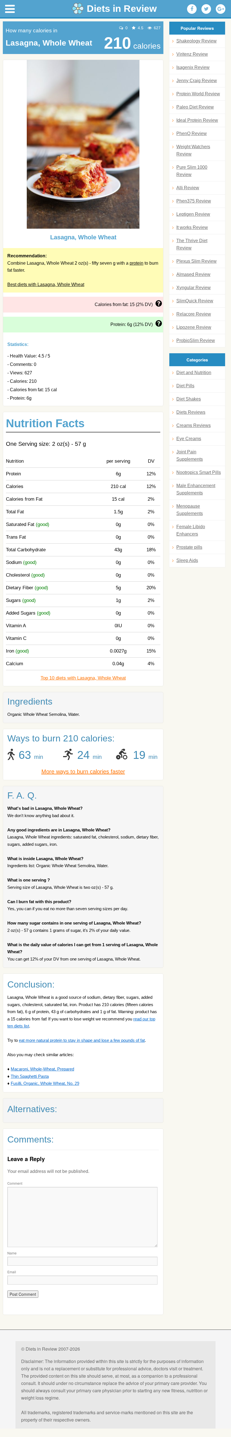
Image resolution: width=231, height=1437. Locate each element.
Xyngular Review (193, 287)
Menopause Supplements (189, 510)
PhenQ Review (191, 133)
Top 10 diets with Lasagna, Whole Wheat (83, 678)
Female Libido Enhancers (190, 530)
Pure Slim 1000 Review (191, 171)
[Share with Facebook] (192, 9)
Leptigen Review (193, 214)
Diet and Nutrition (193, 372)
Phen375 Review (193, 201)
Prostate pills (189, 547)
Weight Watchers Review (193, 150)
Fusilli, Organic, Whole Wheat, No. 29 (45, 1083)
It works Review (192, 227)
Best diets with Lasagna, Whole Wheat (45, 284)
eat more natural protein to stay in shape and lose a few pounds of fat (82, 1040)
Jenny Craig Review (196, 80)
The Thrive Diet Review (191, 244)
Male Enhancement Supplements (195, 489)
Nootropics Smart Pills (198, 472)
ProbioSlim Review (195, 340)
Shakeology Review (196, 41)
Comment (14, 1183)
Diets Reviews (190, 412)
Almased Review (193, 274)
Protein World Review (198, 93)
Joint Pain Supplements (189, 455)
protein (136, 263)
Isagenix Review (193, 67)
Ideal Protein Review (197, 120)
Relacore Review (193, 314)
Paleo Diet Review (195, 107)
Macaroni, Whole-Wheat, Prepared (42, 1069)
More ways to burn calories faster (83, 771)
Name (12, 1253)
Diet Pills (185, 385)
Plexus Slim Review (196, 261)
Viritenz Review (192, 54)
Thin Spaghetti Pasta (30, 1076)
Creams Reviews (193, 425)
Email (11, 1271)
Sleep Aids (187, 560)
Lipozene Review (193, 327)
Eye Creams (188, 438)
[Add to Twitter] (206, 9)
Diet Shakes (188, 399)
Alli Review (187, 187)
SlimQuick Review (194, 300)
